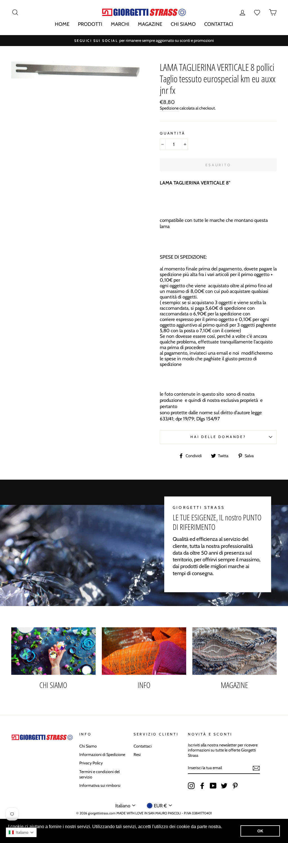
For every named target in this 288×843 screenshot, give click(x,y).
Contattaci (143, 746)
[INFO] (144, 651)
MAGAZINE (150, 24)
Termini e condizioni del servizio (99, 774)
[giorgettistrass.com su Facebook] (202, 785)
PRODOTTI (90, 24)
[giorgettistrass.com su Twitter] (224, 785)
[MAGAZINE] (234, 651)
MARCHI (120, 24)
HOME (62, 24)
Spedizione (169, 108)
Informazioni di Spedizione (102, 754)
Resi (137, 754)
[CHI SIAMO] (53, 651)
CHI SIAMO (183, 24)
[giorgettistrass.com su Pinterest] (235, 785)
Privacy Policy (91, 762)
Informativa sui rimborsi (99, 785)
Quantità (172, 133)
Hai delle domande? (218, 437)
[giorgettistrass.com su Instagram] (191, 785)
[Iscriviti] (256, 768)
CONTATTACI (218, 24)
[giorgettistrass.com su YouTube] (213, 785)
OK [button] (260, 831)
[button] (21, 832)
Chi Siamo (88, 746)
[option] (144, 40)
